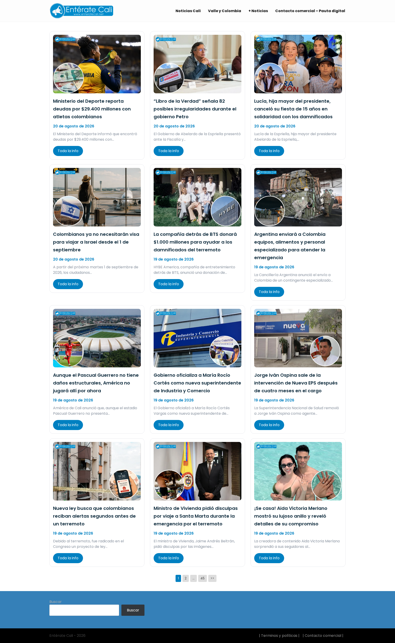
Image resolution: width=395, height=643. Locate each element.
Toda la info (68, 150)
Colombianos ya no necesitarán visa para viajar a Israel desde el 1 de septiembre (96, 242)
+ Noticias (258, 10)
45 (202, 578)
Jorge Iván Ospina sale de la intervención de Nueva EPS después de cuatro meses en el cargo (296, 383)
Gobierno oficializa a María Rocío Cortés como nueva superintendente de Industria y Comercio (197, 383)
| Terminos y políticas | (279, 635)
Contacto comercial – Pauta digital (310, 10)
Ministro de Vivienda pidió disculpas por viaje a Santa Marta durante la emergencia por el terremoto (196, 516)
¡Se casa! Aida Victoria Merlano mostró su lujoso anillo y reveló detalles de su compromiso (290, 516)
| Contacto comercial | (323, 635)
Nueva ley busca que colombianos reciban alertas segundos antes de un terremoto (94, 516)
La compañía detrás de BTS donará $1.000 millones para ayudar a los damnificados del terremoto (195, 242)
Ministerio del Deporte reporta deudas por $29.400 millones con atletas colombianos (92, 109)
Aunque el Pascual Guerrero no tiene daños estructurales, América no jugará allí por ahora (96, 383)
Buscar (55, 601)
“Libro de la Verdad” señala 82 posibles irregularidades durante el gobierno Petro (195, 109)
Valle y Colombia (224, 10)
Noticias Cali (188, 10)
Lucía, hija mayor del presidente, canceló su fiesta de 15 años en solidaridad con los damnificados (293, 109)
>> (212, 578)
